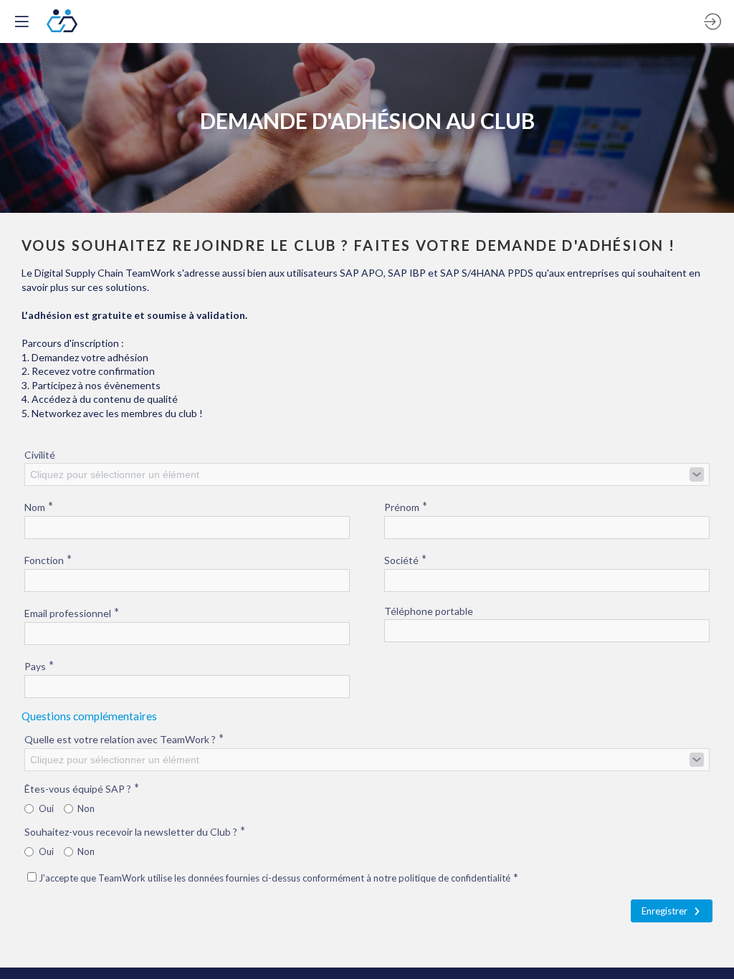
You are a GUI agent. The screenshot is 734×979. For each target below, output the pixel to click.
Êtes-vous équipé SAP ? (81, 788)
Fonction (48, 559)
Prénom (405, 506)
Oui (46, 808)
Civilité (39, 455)
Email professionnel (71, 612)
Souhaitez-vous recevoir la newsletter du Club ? (134, 831)
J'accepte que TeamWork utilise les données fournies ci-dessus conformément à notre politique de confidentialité (278, 878)
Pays (39, 665)
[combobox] (367, 474)
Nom (38, 506)
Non (86, 808)
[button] (21, 21)
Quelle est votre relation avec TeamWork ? (124, 738)
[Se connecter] (712, 21)
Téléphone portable (428, 611)
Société (405, 559)
